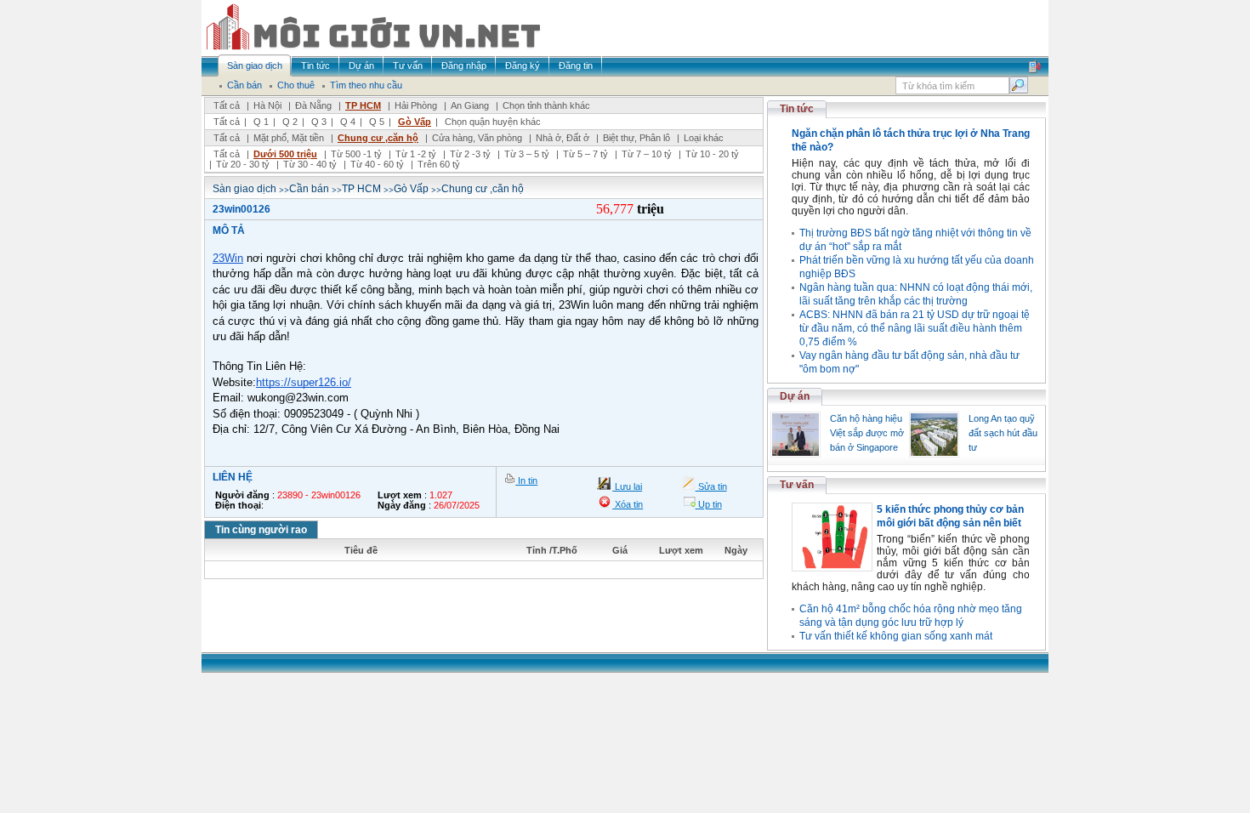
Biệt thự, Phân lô (636, 138)
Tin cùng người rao (261, 530)
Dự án (795, 396)
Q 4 (347, 122)
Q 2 (290, 122)
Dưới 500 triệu (285, 154)
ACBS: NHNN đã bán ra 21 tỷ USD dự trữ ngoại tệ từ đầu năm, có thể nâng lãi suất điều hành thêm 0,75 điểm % (914, 328)
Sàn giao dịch (244, 189)
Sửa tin (711, 486)
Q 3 (319, 122)
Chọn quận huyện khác (493, 122)
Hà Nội (267, 105)
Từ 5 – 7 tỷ (585, 154)
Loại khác (704, 138)
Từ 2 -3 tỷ (470, 154)
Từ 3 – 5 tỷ (526, 154)
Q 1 (261, 122)
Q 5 (376, 122)
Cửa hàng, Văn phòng (477, 138)
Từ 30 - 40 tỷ (310, 164)
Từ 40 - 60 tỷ (377, 164)
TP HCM (363, 105)
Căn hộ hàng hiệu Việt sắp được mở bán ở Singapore (867, 432)
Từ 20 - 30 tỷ (243, 164)
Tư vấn (797, 485)
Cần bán (309, 189)
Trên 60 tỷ (439, 164)
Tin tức (797, 109)
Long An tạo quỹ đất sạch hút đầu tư (1003, 432)
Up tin (709, 504)
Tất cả (226, 105)
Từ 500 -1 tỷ (356, 154)
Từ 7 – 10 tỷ (647, 154)
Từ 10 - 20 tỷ (712, 154)
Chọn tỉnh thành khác (546, 105)
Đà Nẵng (313, 105)
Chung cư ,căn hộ (378, 138)
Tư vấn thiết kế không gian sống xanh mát (895, 636)
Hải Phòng (416, 105)
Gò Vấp (414, 122)
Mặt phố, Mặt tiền (288, 138)
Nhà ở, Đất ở (562, 138)
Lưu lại (627, 486)
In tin (526, 480)
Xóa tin (627, 504)
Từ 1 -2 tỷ (415, 154)
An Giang (470, 105)
